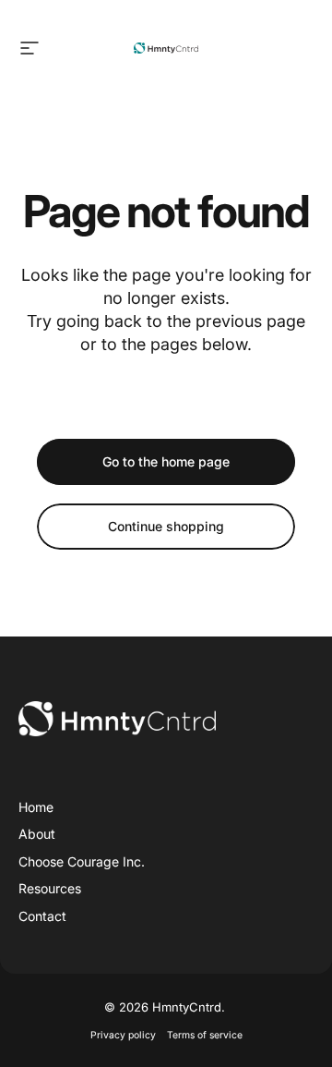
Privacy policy (123, 1035)
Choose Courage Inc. (81, 861)
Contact (42, 916)
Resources (49, 888)
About (36, 834)
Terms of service (205, 1035)
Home (35, 807)
